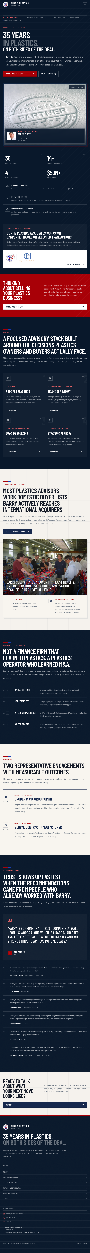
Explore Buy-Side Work (15, 531)
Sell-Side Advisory (10, 1183)
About (5, 1172)
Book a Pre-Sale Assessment (18, 74)
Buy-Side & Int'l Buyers (12, 1188)
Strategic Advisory (10, 1193)
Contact (6, 1199)
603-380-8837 (22, 141)
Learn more (12, 410)
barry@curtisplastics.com (26, 138)
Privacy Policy (82, 1243)
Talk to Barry (47, 74)
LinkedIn (9, 1222)
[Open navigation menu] (85, 4)
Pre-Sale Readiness (10, 1177)
